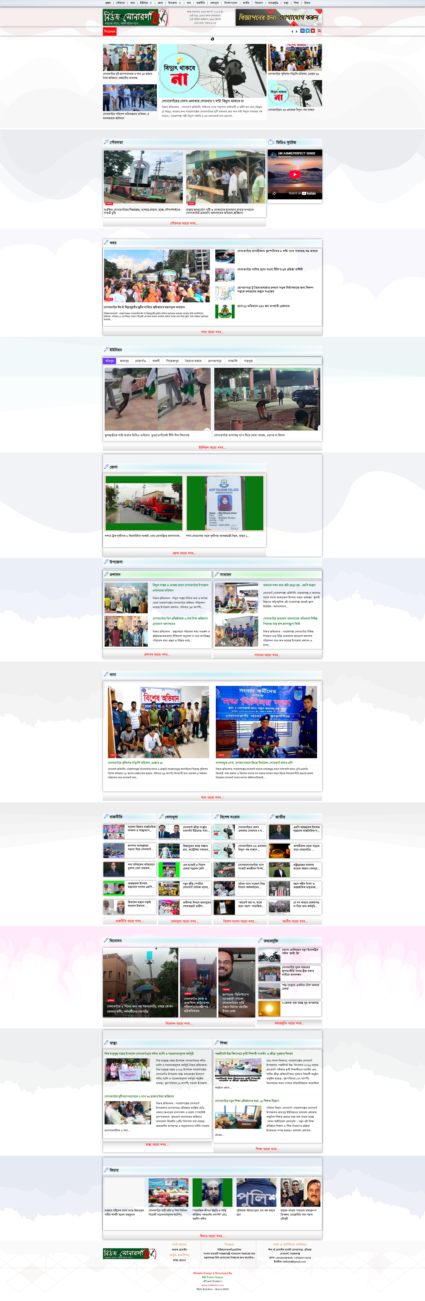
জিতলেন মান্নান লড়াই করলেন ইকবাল (139, 908)
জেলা (114, 467)
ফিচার (114, 1174)
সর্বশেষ (109, 203)
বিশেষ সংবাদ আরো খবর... (240, 925)
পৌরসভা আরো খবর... (184, 223)
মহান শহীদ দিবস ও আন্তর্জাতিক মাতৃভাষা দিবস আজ (304, 891)
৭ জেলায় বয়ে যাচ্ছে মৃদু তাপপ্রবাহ (300, 1007)
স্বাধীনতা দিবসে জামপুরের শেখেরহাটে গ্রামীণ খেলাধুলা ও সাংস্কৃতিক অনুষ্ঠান (197, 912)
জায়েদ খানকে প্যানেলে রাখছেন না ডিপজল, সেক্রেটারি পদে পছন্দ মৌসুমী (122, 1219)
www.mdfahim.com (212, 1289)
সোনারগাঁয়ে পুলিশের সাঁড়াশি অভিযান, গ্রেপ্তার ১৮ (293, 74)
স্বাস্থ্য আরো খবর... (157, 1148)
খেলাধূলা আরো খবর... (185, 925)
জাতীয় (280, 821)
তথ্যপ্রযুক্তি (271, 945)
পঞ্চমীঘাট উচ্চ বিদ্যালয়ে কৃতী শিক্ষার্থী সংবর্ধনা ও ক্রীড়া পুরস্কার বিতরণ (254, 1058)
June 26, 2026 (192, 1021)
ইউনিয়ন (116, 349)
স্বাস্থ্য (113, 1047)
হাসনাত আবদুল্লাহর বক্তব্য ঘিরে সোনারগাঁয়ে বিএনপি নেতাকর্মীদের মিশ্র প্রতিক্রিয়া (142, 855)
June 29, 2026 (138, 1021)
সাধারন (225, 578)
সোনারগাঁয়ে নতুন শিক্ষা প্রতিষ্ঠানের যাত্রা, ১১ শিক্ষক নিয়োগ (247, 1105)
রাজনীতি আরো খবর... (130, 925)
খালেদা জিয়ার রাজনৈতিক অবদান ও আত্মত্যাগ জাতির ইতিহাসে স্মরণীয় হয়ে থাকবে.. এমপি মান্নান (142, 836)
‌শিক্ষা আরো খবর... (268, 1153)
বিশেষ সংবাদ (230, 821)
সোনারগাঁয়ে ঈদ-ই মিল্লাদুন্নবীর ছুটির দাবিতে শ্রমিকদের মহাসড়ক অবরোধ (144, 307)
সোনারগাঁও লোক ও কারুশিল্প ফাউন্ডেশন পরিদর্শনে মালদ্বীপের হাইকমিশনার (196, 1009)
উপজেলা (116, 566)
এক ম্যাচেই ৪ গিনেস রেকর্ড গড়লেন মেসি (194, 871)
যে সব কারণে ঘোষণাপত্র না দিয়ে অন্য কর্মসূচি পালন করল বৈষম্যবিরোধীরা (306, 912)
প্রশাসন (115, 578)
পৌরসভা (116, 142)
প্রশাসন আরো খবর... (157, 658)
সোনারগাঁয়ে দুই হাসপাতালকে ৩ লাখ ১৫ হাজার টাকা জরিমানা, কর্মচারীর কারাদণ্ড (127, 76)
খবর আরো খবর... (212, 332)
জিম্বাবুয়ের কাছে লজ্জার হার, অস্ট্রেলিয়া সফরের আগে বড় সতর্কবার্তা (195, 853)
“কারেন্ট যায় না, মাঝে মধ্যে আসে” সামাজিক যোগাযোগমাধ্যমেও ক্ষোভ (251, 910)
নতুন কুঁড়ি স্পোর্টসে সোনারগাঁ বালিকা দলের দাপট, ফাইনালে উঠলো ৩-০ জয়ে (195, 893)
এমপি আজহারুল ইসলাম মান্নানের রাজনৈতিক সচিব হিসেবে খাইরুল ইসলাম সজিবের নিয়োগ (307, 836)
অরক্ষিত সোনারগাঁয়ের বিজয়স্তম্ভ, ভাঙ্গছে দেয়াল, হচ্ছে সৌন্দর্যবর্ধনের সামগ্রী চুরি (142, 211)
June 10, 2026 (230, 1021)
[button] (296, 31)
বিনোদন (116, 944)
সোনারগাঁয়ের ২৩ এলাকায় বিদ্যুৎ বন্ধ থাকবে (291, 110)
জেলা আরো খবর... (184, 557)
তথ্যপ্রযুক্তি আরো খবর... (289, 1027)
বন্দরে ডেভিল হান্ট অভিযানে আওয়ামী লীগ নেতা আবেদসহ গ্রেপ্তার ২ (221, 536)
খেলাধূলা (171, 821)
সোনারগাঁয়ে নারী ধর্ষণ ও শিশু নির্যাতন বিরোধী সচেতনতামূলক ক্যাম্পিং (212, 1217)
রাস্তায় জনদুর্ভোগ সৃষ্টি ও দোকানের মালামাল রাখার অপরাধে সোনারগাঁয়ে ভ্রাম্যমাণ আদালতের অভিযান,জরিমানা (220, 211)
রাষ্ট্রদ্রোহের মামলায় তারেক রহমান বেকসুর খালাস (305, 872)
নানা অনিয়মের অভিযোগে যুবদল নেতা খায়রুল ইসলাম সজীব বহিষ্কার (141, 872)
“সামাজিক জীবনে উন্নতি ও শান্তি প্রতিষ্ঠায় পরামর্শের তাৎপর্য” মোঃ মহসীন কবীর (254, 1219)
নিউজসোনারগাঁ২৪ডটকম (118, 1021)
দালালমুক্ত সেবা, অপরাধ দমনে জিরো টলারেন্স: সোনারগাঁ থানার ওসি (254, 767)
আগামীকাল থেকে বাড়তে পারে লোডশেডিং (306, 852)
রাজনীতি (116, 821)
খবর (113, 242)
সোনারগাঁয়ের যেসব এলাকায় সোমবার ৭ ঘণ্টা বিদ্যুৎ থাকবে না (154, 31)
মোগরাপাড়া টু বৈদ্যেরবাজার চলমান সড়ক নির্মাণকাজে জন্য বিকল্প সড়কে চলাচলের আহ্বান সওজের (275, 290)
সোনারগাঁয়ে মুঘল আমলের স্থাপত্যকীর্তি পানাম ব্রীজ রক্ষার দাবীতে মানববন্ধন (298, 975)
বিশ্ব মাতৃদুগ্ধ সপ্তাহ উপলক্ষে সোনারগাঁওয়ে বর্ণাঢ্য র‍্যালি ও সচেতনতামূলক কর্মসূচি (149, 1058)
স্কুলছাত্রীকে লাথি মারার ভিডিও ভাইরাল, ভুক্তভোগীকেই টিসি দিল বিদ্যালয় (147, 435)
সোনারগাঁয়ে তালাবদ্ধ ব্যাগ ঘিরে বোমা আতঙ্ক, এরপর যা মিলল (249, 435)
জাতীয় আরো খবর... (295, 925)
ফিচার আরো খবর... (212, 1240)
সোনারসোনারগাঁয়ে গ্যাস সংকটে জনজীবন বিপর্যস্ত (251, 871)
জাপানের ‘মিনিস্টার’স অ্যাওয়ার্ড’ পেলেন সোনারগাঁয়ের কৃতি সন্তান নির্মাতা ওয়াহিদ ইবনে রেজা (235, 1007)
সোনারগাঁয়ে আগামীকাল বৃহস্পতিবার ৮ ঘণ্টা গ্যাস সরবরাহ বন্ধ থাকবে (277, 251)
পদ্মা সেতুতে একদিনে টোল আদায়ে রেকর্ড (300, 991)
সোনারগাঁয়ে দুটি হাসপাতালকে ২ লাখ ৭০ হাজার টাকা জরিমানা (139, 1101)
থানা (113, 678)
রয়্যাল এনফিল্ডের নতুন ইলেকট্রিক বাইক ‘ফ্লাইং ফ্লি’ (300, 956)
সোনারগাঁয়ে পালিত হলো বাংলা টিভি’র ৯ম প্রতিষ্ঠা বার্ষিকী (270, 269)
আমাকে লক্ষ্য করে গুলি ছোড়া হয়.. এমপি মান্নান (289, 589)
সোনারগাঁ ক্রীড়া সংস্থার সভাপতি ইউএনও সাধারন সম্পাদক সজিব (197, 834)
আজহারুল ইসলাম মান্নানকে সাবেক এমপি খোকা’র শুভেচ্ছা (140, 891)
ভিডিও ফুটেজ (286, 142)
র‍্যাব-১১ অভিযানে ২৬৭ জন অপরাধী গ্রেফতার (263, 306)
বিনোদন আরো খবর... (179, 1027)
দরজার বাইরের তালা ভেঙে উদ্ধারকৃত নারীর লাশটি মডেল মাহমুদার (168, 1217)
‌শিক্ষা (223, 1047)
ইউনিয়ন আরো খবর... (212, 447)
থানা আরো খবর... (212, 801)
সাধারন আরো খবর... (268, 659)
